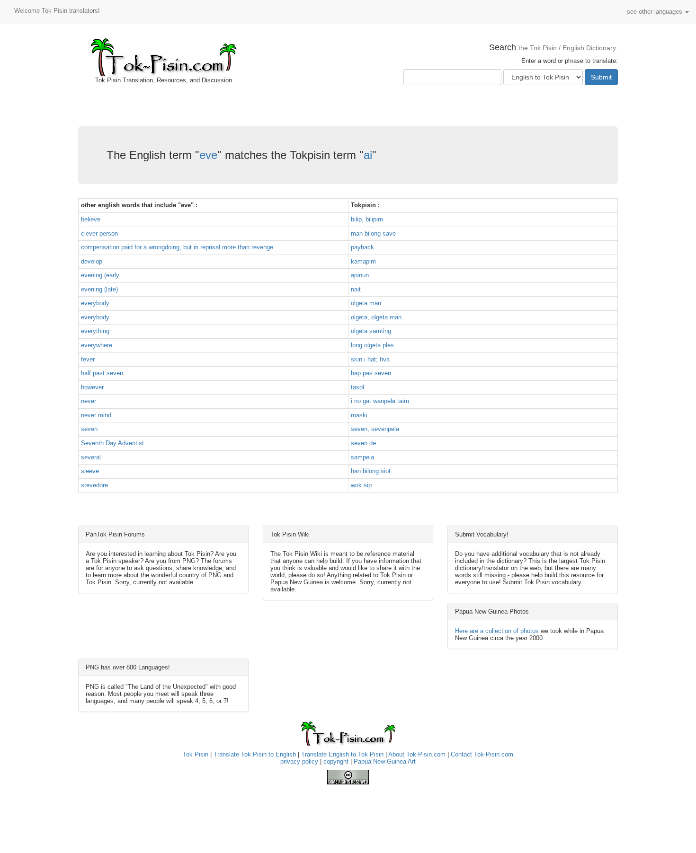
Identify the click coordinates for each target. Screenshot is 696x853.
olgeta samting (371, 330)
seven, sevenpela (375, 428)
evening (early (100, 275)
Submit (601, 77)
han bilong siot (371, 471)
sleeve (90, 471)
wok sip (361, 485)
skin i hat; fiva (370, 359)
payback (362, 247)
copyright (335, 761)
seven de (363, 443)
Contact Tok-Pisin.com (482, 754)
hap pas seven (371, 373)
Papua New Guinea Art (385, 761)
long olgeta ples (372, 345)
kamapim (363, 261)
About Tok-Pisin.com (417, 754)
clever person (99, 233)
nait (356, 289)
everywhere (96, 345)
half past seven (102, 373)
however (92, 387)
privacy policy (299, 761)
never (88, 401)
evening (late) (99, 289)
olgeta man (366, 303)
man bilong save (373, 233)
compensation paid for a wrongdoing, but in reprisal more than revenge (177, 247)
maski (359, 415)
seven (89, 428)
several (91, 457)
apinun (360, 275)
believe (90, 219)
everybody (95, 303)
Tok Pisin (195, 754)
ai (368, 155)
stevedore (94, 485)
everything (95, 330)
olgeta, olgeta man (376, 317)
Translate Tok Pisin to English (255, 754)
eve (208, 155)
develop (91, 261)
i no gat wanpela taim (380, 401)
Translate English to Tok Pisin (342, 754)
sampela (362, 457)
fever (88, 359)
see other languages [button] (655, 11)
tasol (357, 387)
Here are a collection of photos (497, 630)
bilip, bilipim (367, 219)
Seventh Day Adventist (112, 443)
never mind (96, 415)
